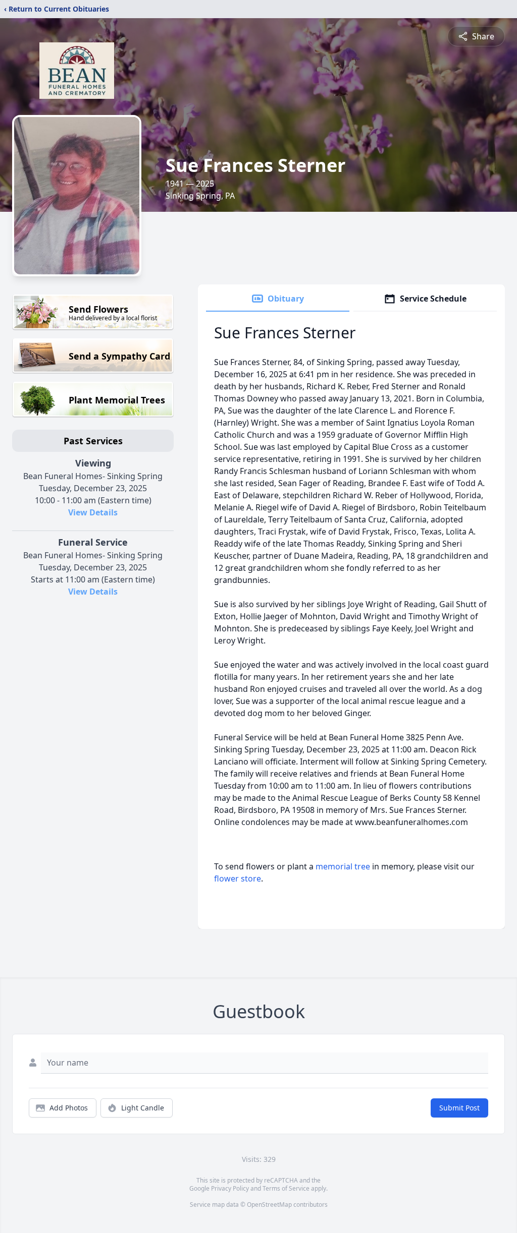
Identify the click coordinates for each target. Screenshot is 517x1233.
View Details (93, 512)
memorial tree (343, 866)
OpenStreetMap (269, 1204)
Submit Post (459, 1107)
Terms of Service (286, 1188)
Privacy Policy (230, 1188)
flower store (237, 878)
